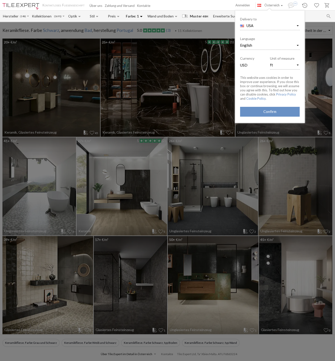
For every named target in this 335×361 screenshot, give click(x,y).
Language (247, 39)
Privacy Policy (286, 94)
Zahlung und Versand (120, 6)
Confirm (269, 111)
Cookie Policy (256, 98)
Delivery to (248, 19)
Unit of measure (282, 58)
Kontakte (143, 6)
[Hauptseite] (20, 6)
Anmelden (242, 5)
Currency (247, 58)
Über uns (96, 6)
